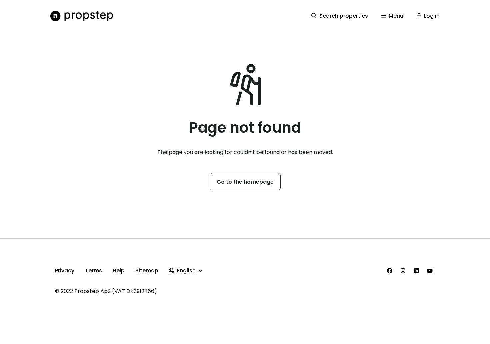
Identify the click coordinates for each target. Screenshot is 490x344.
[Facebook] (389, 270)
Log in (432, 16)
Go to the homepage (245, 182)
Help (119, 270)
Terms (93, 270)
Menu (396, 16)
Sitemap (146, 270)
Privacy (64, 270)
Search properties (343, 16)
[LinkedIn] (416, 270)
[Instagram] (403, 270)
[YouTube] (429, 270)
